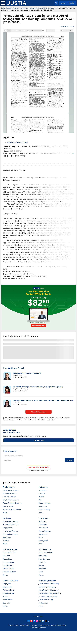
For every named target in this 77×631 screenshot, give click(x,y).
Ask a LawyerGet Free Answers (11, 431)
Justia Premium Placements (48, 590)
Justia (3, 8)
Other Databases (10, 580)
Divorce (41, 497)
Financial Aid (43, 528)
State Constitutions (45, 552)
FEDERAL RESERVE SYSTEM (17, 142)
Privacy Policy (62, 625)
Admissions (42, 524)
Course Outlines (44, 531)
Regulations (7, 559)
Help (40, 625)
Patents (6, 596)
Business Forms (9, 590)
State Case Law (44, 559)
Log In (63, 3)
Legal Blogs (7, 587)
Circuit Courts (8, 565)
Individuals (43, 487)
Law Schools (43, 518)
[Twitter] (46, 621)
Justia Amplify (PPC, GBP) (47, 596)
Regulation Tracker (12, 8)
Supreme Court (9, 562)
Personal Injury (44, 509)
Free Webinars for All (13, 368)
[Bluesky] (43, 621)
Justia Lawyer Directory (47, 587)
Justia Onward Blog (45, 600)
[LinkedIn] (28, 621)
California (42, 562)
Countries (6, 603)
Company (33, 625)
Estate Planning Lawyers (12, 503)
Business (7, 518)
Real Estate (7, 537)
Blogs (40, 537)
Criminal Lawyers (9, 497)
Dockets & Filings (9, 572)
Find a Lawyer (10, 451)
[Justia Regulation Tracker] (16, 3)
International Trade (10, 534)
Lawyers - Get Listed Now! (39, 467)
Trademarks (7, 600)
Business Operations (11, 524)
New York (42, 568)
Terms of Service (50, 625)
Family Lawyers (8, 506)
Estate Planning (44, 503)
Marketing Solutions (47, 580)
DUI (39, 500)
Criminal (41, 493)
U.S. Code (6, 556)
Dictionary (42, 521)
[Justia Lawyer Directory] (49, 621)
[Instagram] (37, 621)
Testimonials (43, 603)
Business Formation (10, 521)
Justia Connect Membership (48, 584)
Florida (41, 565)
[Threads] (40, 621)
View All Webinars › (38, 412)
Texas (40, 572)
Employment (7, 528)
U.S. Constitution (9, 552)
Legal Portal (24, 625)
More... (5, 513)
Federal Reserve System (46, 8)
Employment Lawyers (11, 500)
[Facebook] (34, 621)
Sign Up (71, 3)
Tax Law (6, 540)
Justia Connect (13, 625)
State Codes (42, 556)
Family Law (42, 506)
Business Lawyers (9, 493)
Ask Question (38, 440)
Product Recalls (8, 593)
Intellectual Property (10, 531)
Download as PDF (67, 26)
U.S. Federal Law (10, 549)
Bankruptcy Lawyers (10, 490)
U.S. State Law (44, 549)
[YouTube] (31, 621)
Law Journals (43, 534)
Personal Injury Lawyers (12, 509)
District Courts (8, 568)
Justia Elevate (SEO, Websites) (49, 593)
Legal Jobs (7, 584)
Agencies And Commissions (28, 8)
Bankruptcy (42, 490)
